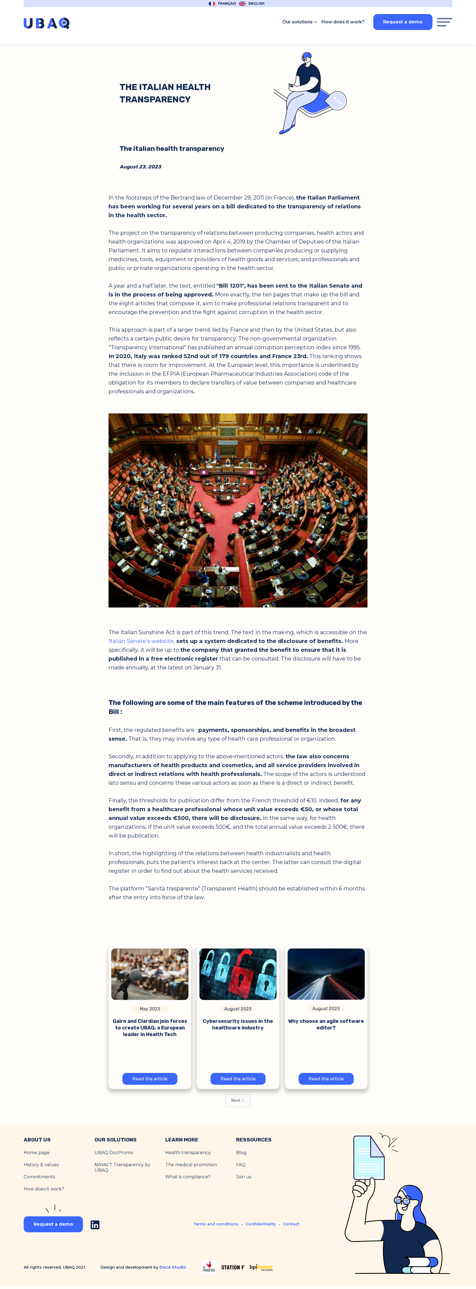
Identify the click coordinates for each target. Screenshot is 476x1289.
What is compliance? (187, 1176)
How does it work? (44, 1189)
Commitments (39, 1176)
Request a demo (403, 21)
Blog (241, 1152)
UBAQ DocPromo (113, 1152)
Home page (37, 1152)
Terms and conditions (216, 1224)
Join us (243, 1176)
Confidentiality (261, 1224)
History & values (41, 1164)
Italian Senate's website (141, 641)
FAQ (240, 1164)
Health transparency (188, 1152)
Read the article (149, 1078)
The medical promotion (191, 1164)
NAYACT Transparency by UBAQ (122, 1167)
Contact (291, 1224)
